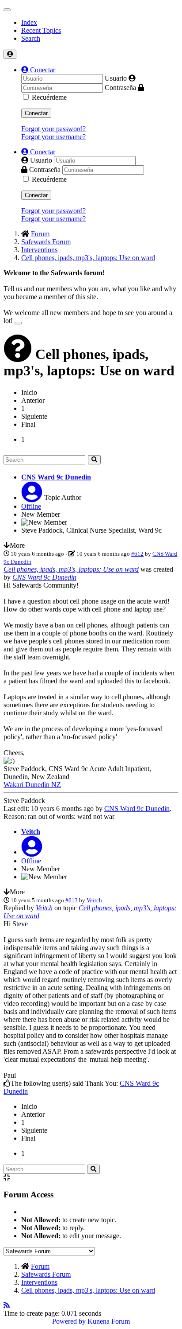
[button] (38, 70)
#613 (71, 900)
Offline (31, 506)
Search (30, 38)
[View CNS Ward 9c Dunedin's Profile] (31, 497)
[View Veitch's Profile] (31, 852)
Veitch (30, 831)
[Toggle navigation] (7, 9)
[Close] (18, 323)
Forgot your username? (53, 136)
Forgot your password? (53, 129)
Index (29, 22)
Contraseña (120, 87)
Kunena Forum (108, 1321)
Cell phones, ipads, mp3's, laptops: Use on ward (71, 569)
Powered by (69, 1321)
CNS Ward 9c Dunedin (56, 477)
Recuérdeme (49, 97)
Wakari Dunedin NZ (32, 784)
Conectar (36, 113)
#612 (137, 553)
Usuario (116, 78)
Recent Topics (41, 30)
